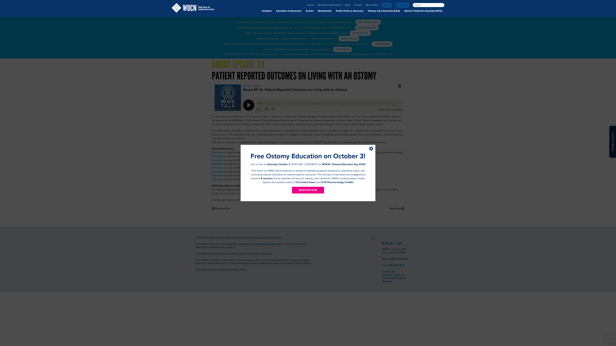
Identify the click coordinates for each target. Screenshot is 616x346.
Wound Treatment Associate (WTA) (423, 10)
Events (309, 10)
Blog (347, 5)
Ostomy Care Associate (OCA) (384, 10)
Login (387, 5)
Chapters (267, 10)
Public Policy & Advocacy (349, 10)
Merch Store (372, 5)
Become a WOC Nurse (329, 5)
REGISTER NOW (308, 190)
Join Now (402, 5)
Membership (324, 10)
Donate (358, 5)
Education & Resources (288, 10)
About (310, 5)
